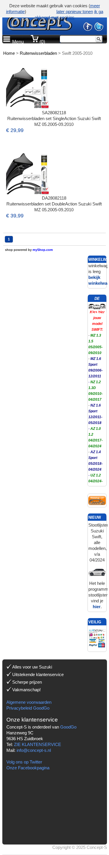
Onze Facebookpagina (27, 767)
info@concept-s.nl (34, 750)
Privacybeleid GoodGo (27, 708)
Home (9, 53)
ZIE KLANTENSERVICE (37, 744)
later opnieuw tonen (74, 11)
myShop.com (43, 249)
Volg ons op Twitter (24, 761)
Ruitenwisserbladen (38, 53)
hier (97, 606)
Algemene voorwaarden (28, 702)
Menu (18, 41)
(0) (41, 41)
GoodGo (68, 726)
